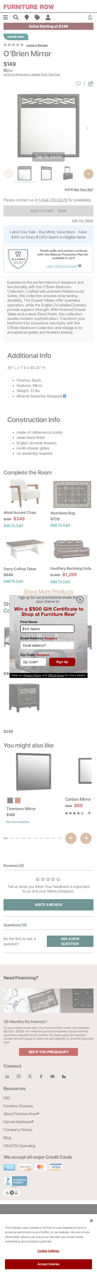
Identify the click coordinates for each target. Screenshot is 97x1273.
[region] (48, 1243)
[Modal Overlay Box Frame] (48, 636)
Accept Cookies (48, 1264)
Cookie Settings (49, 1251)
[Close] (91, 1221)
